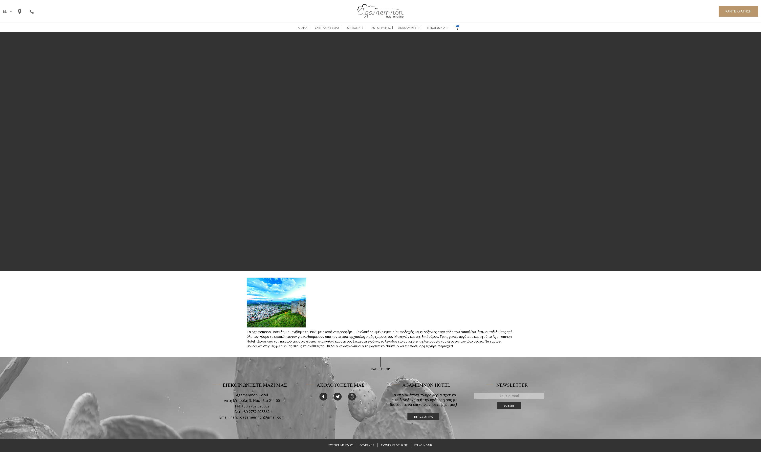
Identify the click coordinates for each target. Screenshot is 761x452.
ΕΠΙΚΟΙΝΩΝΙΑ (423, 445)
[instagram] (352, 397)
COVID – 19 (366, 445)
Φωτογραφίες (381, 27)
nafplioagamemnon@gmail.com (257, 417)
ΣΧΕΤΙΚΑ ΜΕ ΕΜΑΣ (340, 445)
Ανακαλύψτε (407, 27)
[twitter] (338, 397)
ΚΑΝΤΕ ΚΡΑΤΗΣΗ (738, 11)
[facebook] (323, 397)
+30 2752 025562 (255, 406)
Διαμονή (353, 27)
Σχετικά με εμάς (327, 27)
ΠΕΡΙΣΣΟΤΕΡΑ (423, 417)
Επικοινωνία (436, 27)
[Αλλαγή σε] (457, 26)
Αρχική (303, 27)
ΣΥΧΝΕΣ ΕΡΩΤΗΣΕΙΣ (394, 445)
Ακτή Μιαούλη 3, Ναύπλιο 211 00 (252, 400)
